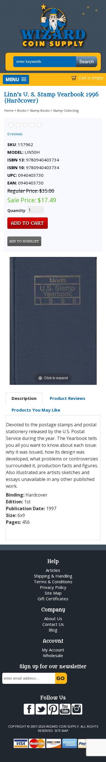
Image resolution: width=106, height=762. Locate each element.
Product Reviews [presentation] (67, 398)
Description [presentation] (24, 398)
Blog (53, 630)
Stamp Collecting (66, 110)
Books (21, 110)
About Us (53, 618)
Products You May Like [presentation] (36, 410)
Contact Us (53, 624)
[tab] (24, 398)
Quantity (16, 210)
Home (9, 110)
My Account (53, 650)
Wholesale (53, 655)
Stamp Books (39, 110)
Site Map (53, 593)
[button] (16, 79)
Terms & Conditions (53, 581)
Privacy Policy (53, 587)
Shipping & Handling (53, 576)
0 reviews (14, 134)
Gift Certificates (53, 598)
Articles (53, 570)
